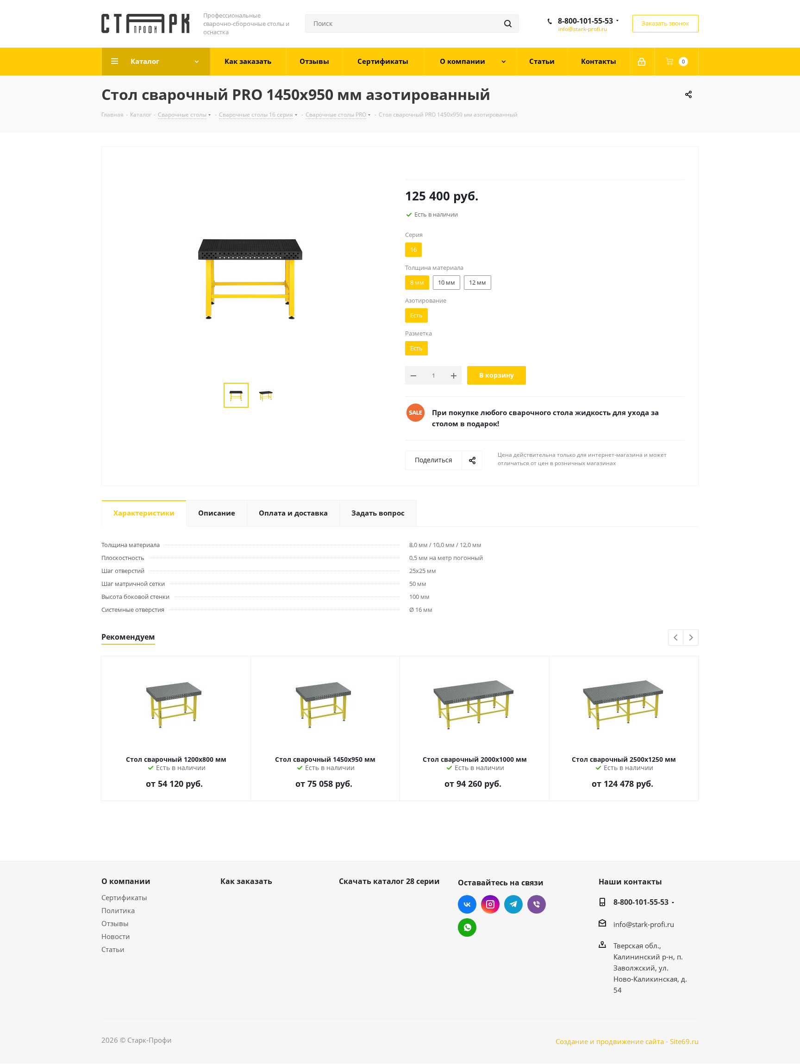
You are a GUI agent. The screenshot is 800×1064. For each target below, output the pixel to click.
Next (691, 638)
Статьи (113, 949)
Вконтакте (467, 904)
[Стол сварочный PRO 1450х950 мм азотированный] (251, 275)
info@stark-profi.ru (582, 29)
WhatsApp (467, 927)
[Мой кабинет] (642, 61)
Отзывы (115, 923)
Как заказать (246, 881)
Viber (536, 904)
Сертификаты (124, 897)
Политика (118, 910)
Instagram (490, 904)
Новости (115, 936)
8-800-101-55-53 (585, 21)
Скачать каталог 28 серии (389, 881)
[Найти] (508, 23)
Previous (676, 638)
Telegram (513, 904)
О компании (125, 881)
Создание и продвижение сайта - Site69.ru (627, 1041)
